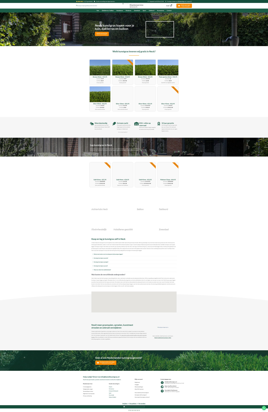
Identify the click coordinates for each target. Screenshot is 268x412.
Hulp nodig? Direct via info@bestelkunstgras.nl (101, 377)
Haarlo (110, 386)
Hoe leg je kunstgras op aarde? (101, 258)
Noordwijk (111, 395)
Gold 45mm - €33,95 (145, 179)
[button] (158, 29)
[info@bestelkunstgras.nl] (162, 382)
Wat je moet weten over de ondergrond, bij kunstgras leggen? (108, 254)
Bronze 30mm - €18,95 (123, 77)
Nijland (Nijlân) (112, 397)
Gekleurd (151, 10)
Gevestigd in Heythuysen (171, 390)
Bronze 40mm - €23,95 (145, 77)
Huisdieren (119, 10)
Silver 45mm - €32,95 (168, 104)
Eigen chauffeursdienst (170, 386)
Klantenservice (136, 6)
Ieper (110, 393)
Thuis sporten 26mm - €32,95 (168, 77)
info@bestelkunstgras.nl (171, 382)
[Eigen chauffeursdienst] (162, 386)
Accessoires (160, 10)
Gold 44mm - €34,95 (122, 179)
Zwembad (137, 10)
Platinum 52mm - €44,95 (168, 179)
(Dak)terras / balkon (108, 10)
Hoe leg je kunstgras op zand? (101, 265)
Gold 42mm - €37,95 (100, 179)
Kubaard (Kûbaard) (113, 391)
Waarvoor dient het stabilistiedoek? (102, 269)
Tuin (98, 10)
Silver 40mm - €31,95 (145, 104)
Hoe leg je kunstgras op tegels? (101, 262)
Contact (169, 10)
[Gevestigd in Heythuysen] (162, 391)
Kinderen (128, 10)
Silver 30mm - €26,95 (100, 104)
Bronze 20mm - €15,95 (100, 77)
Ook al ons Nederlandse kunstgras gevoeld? (118, 357)
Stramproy (111, 388)
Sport (144, 10)
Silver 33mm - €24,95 (122, 104)
